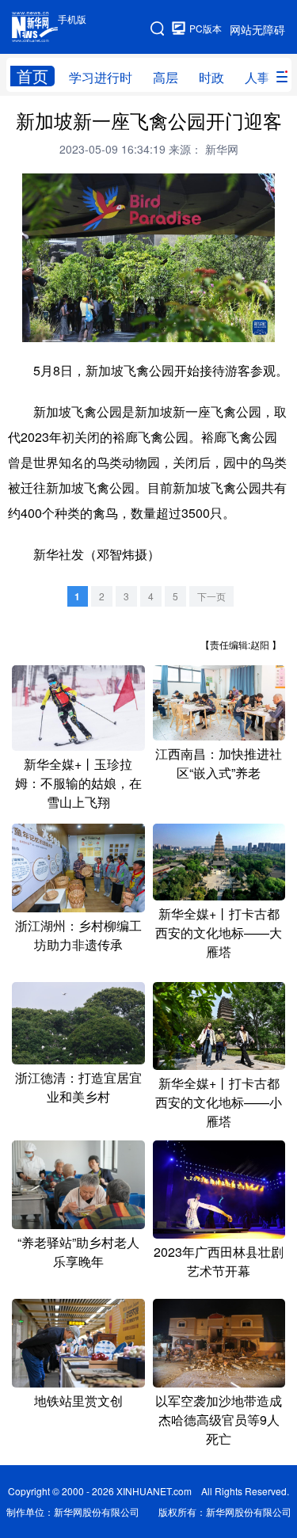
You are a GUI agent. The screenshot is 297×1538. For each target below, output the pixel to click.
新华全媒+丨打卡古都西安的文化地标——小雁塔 (218, 1102)
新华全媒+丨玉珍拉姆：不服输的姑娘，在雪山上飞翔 (78, 783)
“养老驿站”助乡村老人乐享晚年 (78, 1251)
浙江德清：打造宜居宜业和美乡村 (78, 1087)
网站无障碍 (257, 29)
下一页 (211, 596)
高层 (165, 77)
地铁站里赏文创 (78, 1400)
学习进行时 (100, 77)
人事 (257, 77)
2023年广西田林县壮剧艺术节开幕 (219, 1261)
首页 (32, 76)
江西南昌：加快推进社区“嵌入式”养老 (218, 763)
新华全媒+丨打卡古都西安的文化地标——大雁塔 (218, 932)
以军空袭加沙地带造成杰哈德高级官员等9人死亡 (218, 1419)
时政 (211, 77)
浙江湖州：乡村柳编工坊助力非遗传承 (78, 935)
